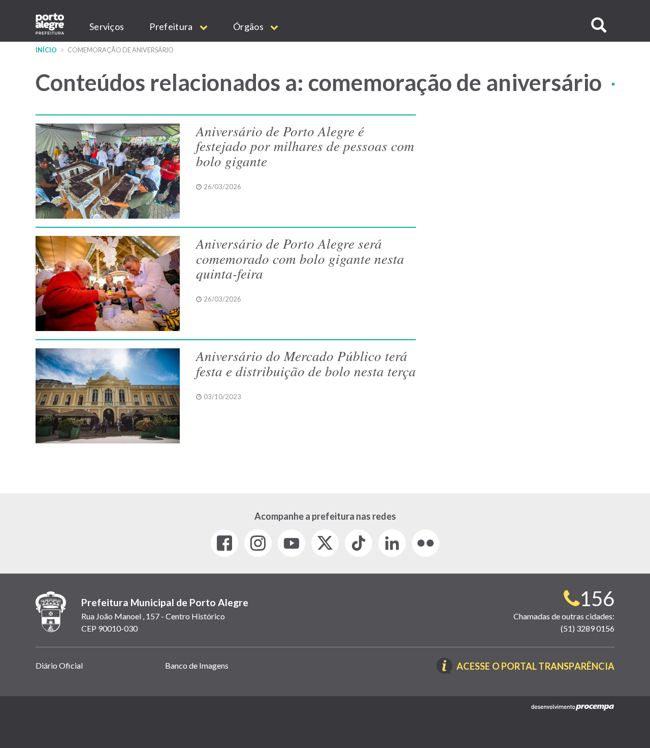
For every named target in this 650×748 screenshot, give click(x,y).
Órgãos (249, 26)
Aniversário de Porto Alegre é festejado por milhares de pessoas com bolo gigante (305, 146)
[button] (599, 25)
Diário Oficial (59, 665)
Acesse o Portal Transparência (535, 667)
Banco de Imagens (197, 665)
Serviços (106, 26)
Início (46, 50)
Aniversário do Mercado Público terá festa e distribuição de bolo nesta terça (306, 363)
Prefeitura (171, 26)
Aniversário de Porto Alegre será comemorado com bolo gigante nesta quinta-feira (300, 258)
